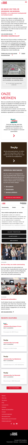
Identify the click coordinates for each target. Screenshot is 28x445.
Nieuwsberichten (6, 416)
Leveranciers (5, 405)
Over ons (4, 398)
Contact (4, 412)
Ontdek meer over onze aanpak (9, 53)
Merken (4, 395)
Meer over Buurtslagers (14, 136)
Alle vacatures (9, 186)
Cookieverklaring (23, 441)
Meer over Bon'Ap (14, 161)
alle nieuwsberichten (6, 312)
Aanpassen (13, 236)
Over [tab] (23, 207)
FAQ (3, 402)
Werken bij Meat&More (7, 409)
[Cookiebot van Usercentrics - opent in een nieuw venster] (20, 203)
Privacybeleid (10, 441)
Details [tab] (14, 207)
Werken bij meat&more (13, 197)
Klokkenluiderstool (6, 421)
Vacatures (4, 400)
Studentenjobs (10, 189)
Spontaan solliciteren (11, 192)
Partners (4, 407)
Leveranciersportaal (7, 414)
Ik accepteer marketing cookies (14, 84)
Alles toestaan (14, 232)
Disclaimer (16, 441)
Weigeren (14, 240)
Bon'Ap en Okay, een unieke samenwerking (13, 264)
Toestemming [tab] (5, 207)
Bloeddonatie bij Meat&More (9, 299)
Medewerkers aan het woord (9, 418)
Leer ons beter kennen (7, 34)
